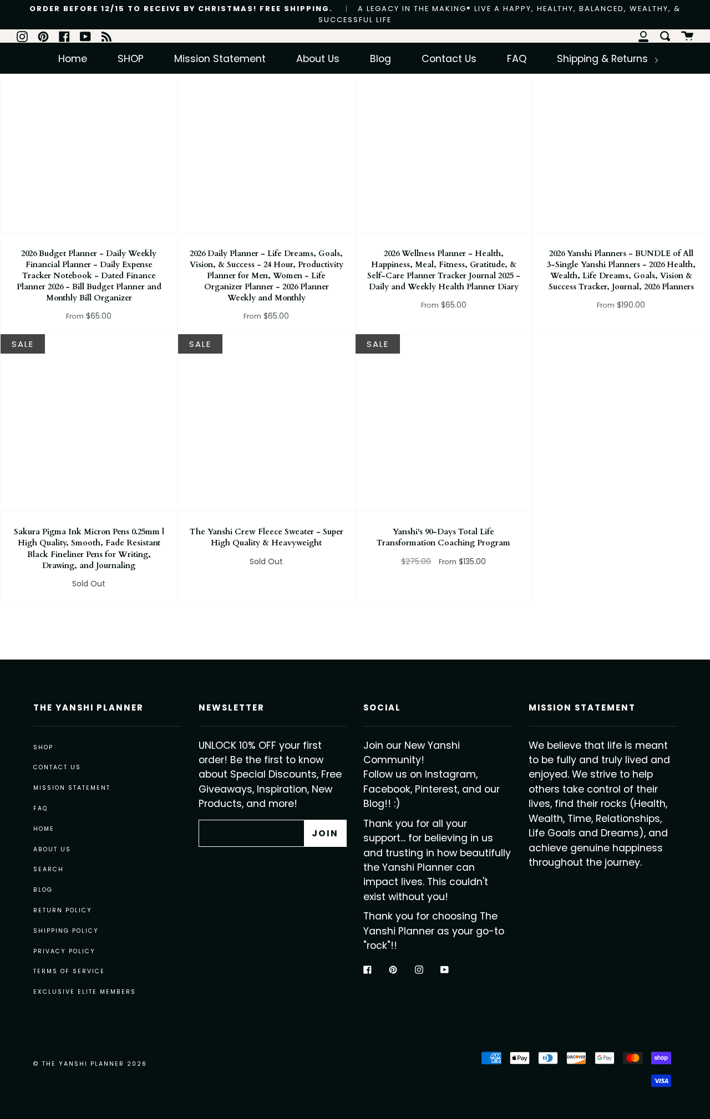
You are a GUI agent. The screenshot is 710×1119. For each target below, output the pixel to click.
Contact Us (449, 58)
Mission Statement (220, 58)
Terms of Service (69, 971)
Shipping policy (66, 931)
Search (48, 869)
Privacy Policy (64, 951)
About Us (317, 58)
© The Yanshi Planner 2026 (90, 1064)
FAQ (516, 58)
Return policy (62, 910)
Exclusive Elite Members (84, 992)
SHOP (131, 58)
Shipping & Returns (604, 58)
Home (72, 58)
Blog (380, 58)
